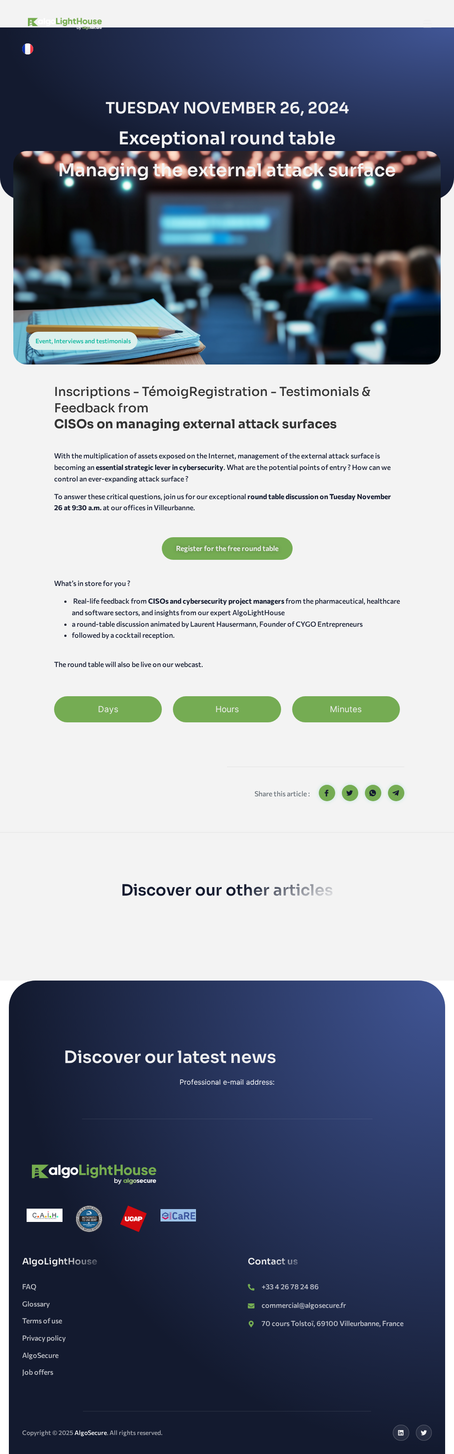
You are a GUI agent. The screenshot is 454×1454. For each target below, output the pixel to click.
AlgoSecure (90, 1432)
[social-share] (327, 793)
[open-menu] (427, 24)
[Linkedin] (401, 1433)
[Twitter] (424, 1433)
